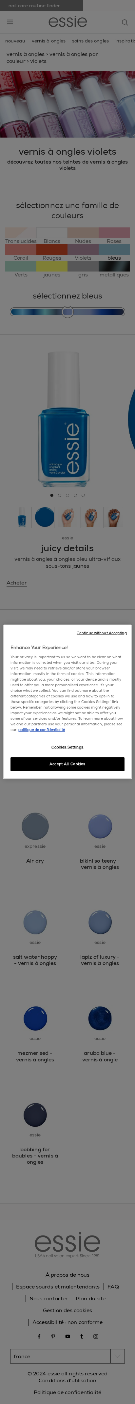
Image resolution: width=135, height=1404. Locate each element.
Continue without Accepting (102, 633)
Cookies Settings (67, 747)
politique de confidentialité (41, 729)
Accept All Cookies (67, 764)
